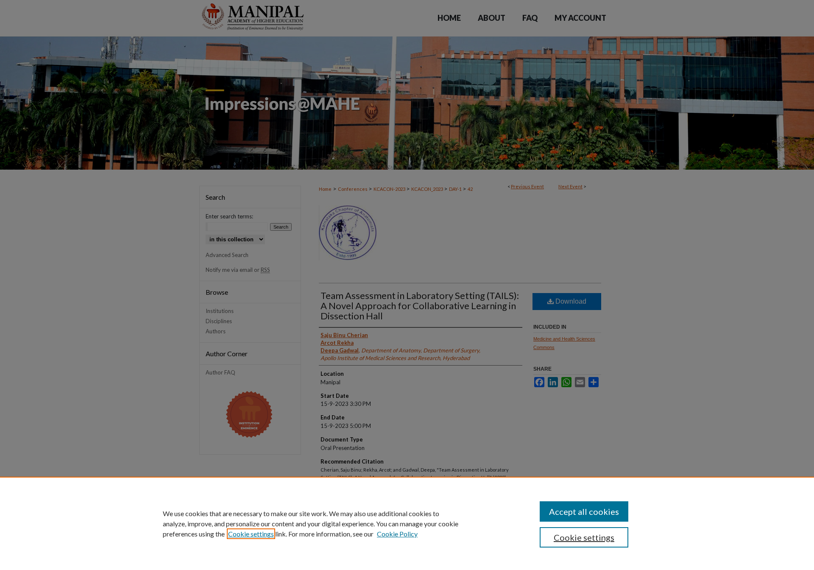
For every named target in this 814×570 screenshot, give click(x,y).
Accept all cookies (584, 511)
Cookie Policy (397, 534)
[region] (407, 523)
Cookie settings (251, 534)
